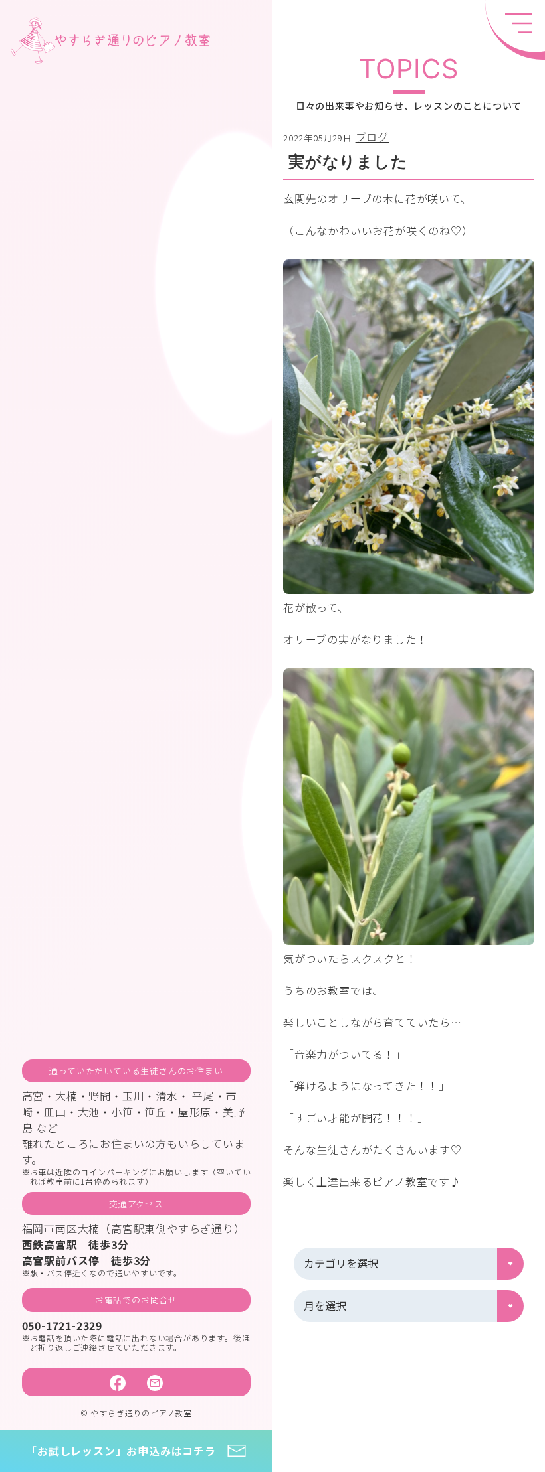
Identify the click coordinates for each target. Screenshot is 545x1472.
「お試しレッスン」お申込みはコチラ (121, 1451)
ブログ (372, 137)
